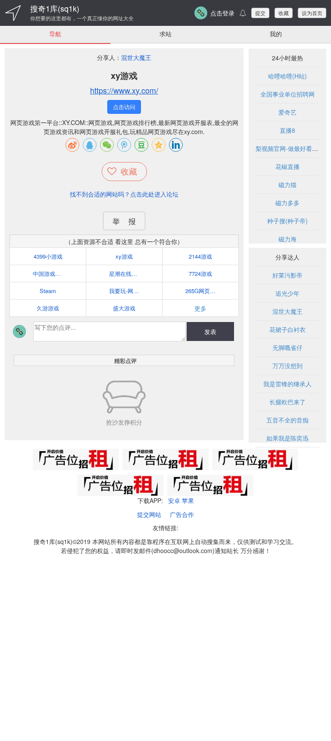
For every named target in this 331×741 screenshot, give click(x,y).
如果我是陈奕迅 (287, 438)
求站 (165, 33)
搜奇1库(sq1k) (54, 8)
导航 (55, 33)
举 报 (124, 221)
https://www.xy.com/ (124, 90)
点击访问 (124, 107)
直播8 (287, 130)
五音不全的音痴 (287, 420)
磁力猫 (287, 184)
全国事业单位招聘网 (287, 94)
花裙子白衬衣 (287, 329)
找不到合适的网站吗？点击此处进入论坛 (124, 194)
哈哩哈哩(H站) (287, 76)
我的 (276, 33)
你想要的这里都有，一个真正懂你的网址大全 (82, 18)
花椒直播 (287, 166)
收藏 (283, 12)
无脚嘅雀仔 (287, 347)
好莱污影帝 (287, 275)
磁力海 (287, 238)
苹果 (188, 500)
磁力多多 (287, 202)
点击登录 (222, 13)
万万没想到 (287, 365)
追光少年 (287, 293)
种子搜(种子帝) (287, 220)
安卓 (174, 500)
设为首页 (312, 12)
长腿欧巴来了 (287, 401)
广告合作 (182, 514)
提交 (260, 12)
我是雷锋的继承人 (287, 383)
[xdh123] (13, 13)
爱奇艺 (287, 112)
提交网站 (149, 514)
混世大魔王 (136, 57)
